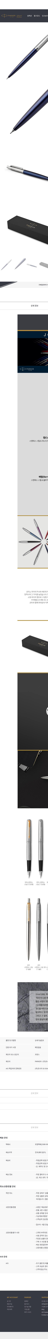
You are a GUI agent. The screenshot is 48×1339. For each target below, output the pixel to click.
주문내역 (9, 1309)
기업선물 (26, 1309)
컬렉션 (29, 16)
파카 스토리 (27, 1312)
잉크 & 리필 (27, 1307)
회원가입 (9, 1304)
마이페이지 (10, 1307)
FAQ (43, 1309)
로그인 (9, 1301)
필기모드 (37, 16)
